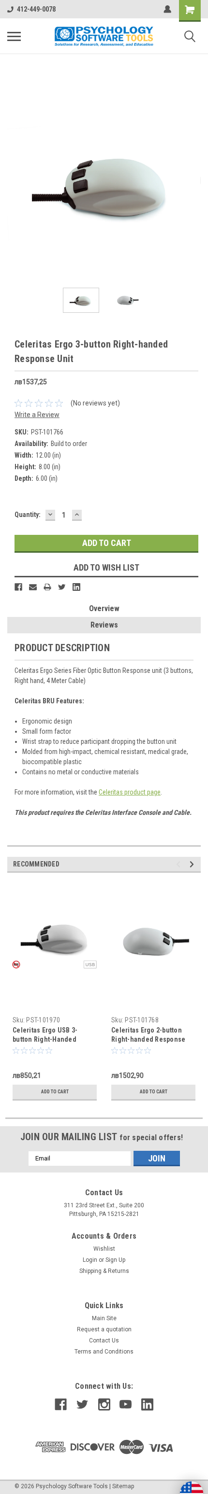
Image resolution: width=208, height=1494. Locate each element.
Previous (14, 184)
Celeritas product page (130, 792)
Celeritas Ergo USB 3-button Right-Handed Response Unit (45, 1039)
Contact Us (104, 1340)
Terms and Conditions (104, 1351)
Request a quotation (104, 1329)
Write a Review (37, 415)
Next (193, 184)
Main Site (104, 1318)
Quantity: (28, 514)
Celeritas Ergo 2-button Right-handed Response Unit (148, 1039)
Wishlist (104, 1248)
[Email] (33, 587)
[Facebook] (18, 587)
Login (90, 1260)
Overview (104, 608)
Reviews (104, 624)
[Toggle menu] (14, 36)
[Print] (47, 587)
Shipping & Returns (104, 1271)
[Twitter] (62, 587)
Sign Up (115, 1260)
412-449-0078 (36, 9)
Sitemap (123, 1486)
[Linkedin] (76, 587)
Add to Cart (55, 1091)
